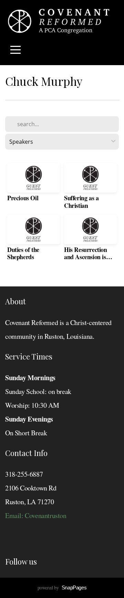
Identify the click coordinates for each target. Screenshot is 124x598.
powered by (62, 587)
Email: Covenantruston (35, 515)
